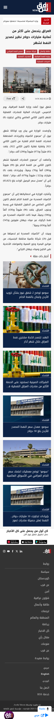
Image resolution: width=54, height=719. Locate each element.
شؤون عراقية (41, 598)
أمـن (47, 591)
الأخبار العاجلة (46, 21)
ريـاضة (45, 624)
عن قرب (44, 584)
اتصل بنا (44, 687)
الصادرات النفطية (24, 56)
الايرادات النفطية (43, 61)
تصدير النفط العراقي (15, 51)
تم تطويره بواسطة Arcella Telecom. (27, 704)
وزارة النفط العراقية (42, 56)
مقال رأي (44, 637)
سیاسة (45, 571)
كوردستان (43, 578)
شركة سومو (31, 51)
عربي (46, 668)
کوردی (46, 681)
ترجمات (45, 611)
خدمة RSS (43, 694)
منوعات (45, 643)
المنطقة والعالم (39, 617)
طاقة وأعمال (45, 51)
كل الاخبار (43, 630)
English (45, 675)
